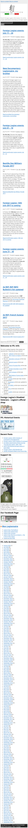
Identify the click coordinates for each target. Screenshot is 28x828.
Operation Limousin (14, 359)
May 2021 (6, 650)
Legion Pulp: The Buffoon (11, 530)
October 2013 (7, 800)
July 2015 (6, 766)
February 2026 (8, 555)
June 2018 (6, 708)
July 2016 (6, 746)
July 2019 (6, 686)
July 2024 (6, 587)
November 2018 (8, 699)
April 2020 (6, 671)
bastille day (19, 209)
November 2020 (8, 660)
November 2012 (8, 819)
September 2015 (8, 762)
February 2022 (8, 635)
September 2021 (8, 643)
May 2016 (6, 749)
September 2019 (8, 683)
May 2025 (6, 570)
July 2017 (6, 726)
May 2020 (6, 670)
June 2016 (6, 747)
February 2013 (8, 814)
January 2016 (7, 756)
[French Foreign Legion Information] (12, 14)
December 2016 (8, 737)
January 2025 (7, 577)
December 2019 (8, 678)
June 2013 (6, 807)
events (18, 37)
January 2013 (7, 815)
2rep (16, 293)
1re (17, 169)
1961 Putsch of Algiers (15, 355)
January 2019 (7, 696)
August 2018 (7, 704)
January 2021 (7, 656)
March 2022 (7, 633)
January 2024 (7, 597)
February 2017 (8, 734)
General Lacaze (13, 362)
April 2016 (6, 751)
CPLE (9, 389)
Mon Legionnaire (10, 526)
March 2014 (7, 792)
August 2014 (7, 784)
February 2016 (8, 754)
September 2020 (8, 663)
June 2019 (6, 688)
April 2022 (6, 631)
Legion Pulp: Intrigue (9, 533)
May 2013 (6, 809)
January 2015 (7, 776)
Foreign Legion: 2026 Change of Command (15, 441)
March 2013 (7, 812)
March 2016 (7, 752)
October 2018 (7, 701)
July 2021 (6, 646)
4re (17, 77)
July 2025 (6, 567)
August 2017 (7, 724)
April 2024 (6, 592)
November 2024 (8, 580)
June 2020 (6, 668)
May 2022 (6, 630)
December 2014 (8, 777)
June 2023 (6, 608)
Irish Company (13, 372)
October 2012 (7, 820)
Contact (18, 826)
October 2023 (7, 602)
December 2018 (8, 698)
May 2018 (6, 709)
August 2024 (7, 585)
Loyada (10, 379)
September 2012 (8, 822)
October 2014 (7, 780)
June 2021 (6, 648)
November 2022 (8, 620)
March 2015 (7, 772)
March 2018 (7, 713)
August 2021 (7, 645)
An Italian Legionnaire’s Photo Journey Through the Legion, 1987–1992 (14, 443)
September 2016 (8, 742)
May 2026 (6, 550)
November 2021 (8, 640)
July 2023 (6, 607)
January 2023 (7, 617)
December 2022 (8, 618)
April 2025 (6, 572)
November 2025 (8, 560)
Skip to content (5, 1)
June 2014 (6, 787)
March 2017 (7, 732)
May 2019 (6, 689)
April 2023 (6, 612)
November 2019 (8, 679)
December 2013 (8, 797)
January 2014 (7, 795)
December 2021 (8, 638)
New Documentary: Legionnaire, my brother (12, 71)
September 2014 (8, 782)
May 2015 (6, 769)
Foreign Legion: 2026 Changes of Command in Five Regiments (13, 438)
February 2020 (8, 675)
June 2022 (6, 628)
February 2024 (8, 595)
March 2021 (7, 653)
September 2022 (8, 623)
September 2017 (8, 723)
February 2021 (8, 655)
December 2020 (8, 658)
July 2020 (6, 666)
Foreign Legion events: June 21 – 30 (13, 250)
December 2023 (8, 598)
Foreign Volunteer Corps (15, 369)
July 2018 (6, 706)
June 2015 (6, 767)
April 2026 (6, 552)
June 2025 (6, 569)
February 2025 (8, 575)
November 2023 (8, 600)
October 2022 (7, 622)
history (22, 37)
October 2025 (7, 562)
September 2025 (8, 564)
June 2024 (6, 588)
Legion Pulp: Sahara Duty (11, 531)
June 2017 (6, 727)
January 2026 (7, 557)
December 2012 (8, 817)
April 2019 (6, 691)
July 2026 (6, 547)
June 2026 (6, 549)
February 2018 (8, 714)
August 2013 (7, 804)
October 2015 (7, 761)
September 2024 (8, 583)
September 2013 (8, 802)
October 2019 (7, 681)
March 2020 (7, 673)
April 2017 (6, 731)
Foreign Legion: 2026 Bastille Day (13, 449)
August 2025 (7, 565)
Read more (11, 115)
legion (20, 77)
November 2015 (8, 759)
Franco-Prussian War (14, 365)
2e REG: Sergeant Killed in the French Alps (15, 451)
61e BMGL (11, 385)
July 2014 (6, 785)
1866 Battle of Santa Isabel (16, 375)
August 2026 (7, 545)
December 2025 (8, 559)
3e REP (10, 392)
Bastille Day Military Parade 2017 (12, 164)
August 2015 (7, 764)
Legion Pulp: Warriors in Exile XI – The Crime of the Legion (14, 535)
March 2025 (7, 574)
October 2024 (7, 582)
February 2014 (8, 794)
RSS (14, 826)
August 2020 (7, 665)
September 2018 (8, 703)
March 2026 (7, 554)
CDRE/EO (11, 354)
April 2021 (6, 651)
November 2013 (8, 799)
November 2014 (8, 779)
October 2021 (7, 641)
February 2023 (8, 615)
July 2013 (6, 805)
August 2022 (7, 625)
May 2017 (6, 729)
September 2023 (8, 603)
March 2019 (7, 693)
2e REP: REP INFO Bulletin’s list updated (13, 288)
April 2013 (6, 810)
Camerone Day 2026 (9, 538)
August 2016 (7, 744)
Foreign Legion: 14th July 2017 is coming (12, 204)
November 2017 (8, 719)
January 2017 (7, 736)
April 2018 (6, 711)
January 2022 (7, 636)
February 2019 (8, 694)
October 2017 (7, 721)
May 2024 (6, 590)
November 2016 (8, 739)
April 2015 (6, 771)
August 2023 (7, 605)
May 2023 (6, 610)
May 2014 (6, 789)
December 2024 (8, 578)
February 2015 (8, 774)
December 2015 (8, 757)
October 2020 (7, 661)
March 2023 (7, 613)
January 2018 (7, 716)
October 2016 (7, 741)
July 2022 (6, 626)
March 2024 (7, 593)
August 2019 (7, 684)
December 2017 (8, 718)
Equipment (11, 382)
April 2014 (6, 790)
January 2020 (7, 676)
